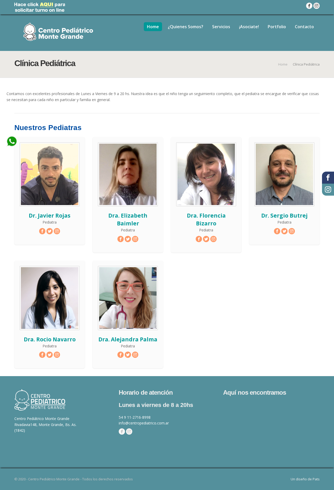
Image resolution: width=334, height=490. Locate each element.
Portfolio (277, 27)
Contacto (304, 27)
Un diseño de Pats (305, 479)
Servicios (221, 27)
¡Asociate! (249, 27)
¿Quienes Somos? (185, 27)
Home (153, 27)
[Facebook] (122, 431)
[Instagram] (129, 431)
